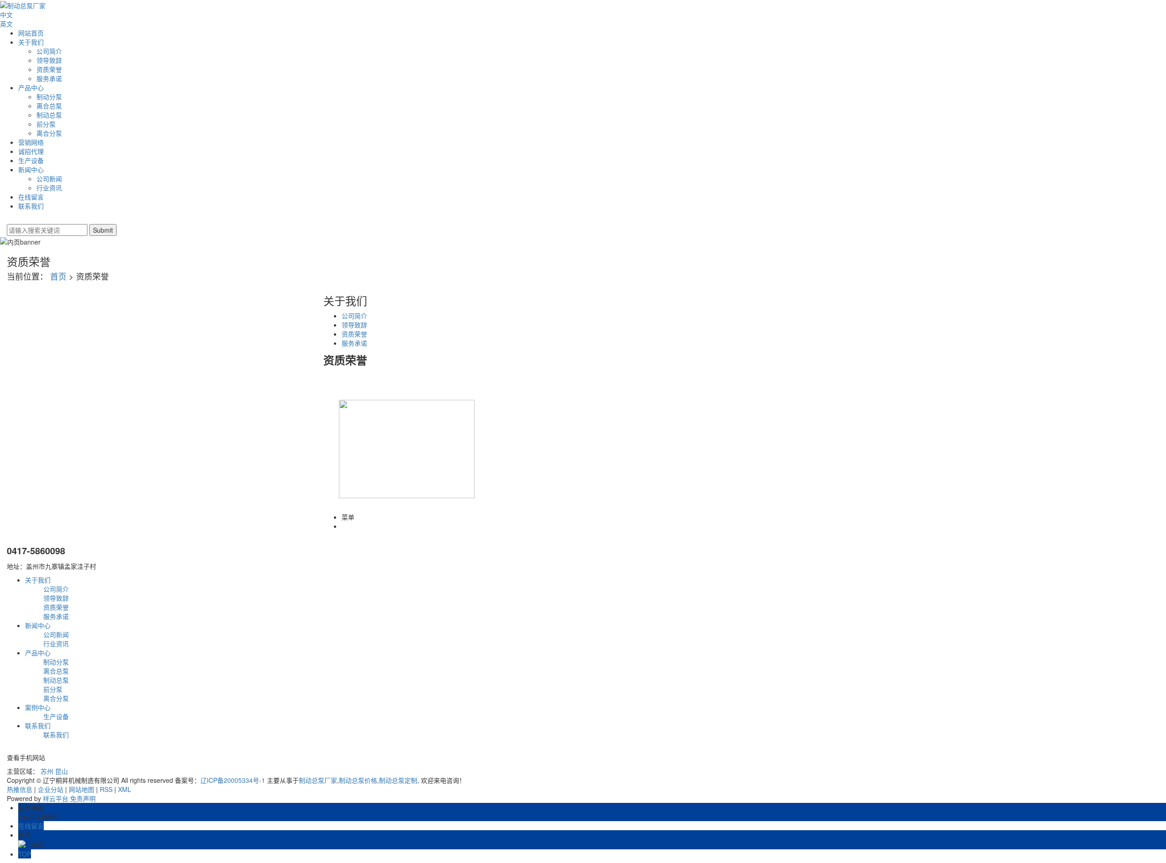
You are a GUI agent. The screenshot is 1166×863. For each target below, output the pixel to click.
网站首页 (31, 32)
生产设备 (31, 160)
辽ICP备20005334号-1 (232, 780)
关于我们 (31, 41)
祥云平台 (55, 798)
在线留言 (31, 196)
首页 (58, 276)
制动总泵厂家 (318, 780)
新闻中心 (31, 169)
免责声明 (83, 798)
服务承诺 (49, 78)
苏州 (47, 771)
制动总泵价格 (358, 780)
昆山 (61, 771)
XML (124, 789)
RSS (106, 789)
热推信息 (19, 789)
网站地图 (81, 789)
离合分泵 (49, 133)
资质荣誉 (49, 69)
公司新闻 (49, 178)
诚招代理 (31, 151)
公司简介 (49, 51)
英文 (6, 23)
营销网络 (31, 142)
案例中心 (38, 707)
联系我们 (31, 205)
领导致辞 (49, 60)
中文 (6, 14)
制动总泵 (49, 114)
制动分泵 (49, 96)
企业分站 (50, 789)
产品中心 (31, 87)
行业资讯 (49, 187)
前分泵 (46, 123)
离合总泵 (49, 105)
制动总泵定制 (398, 780)
